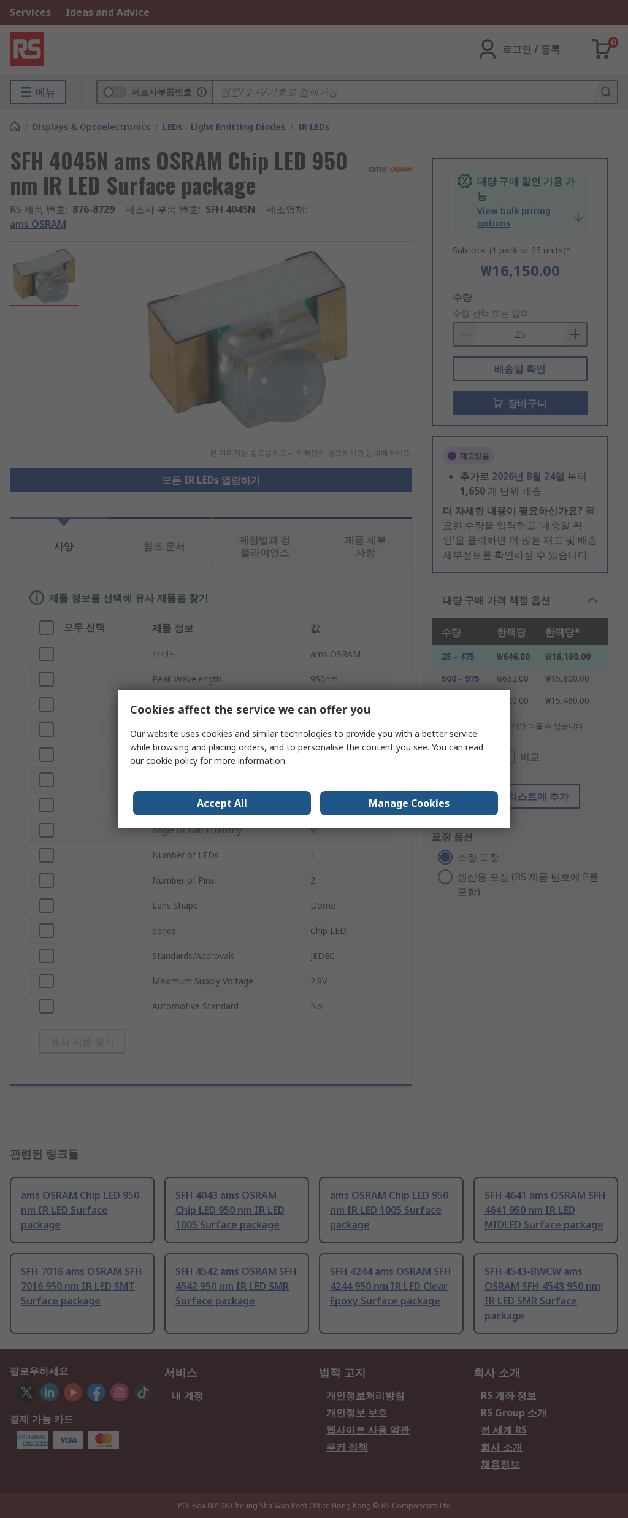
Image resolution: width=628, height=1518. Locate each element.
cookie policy (171, 760)
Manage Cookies (409, 803)
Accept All (222, 803)
